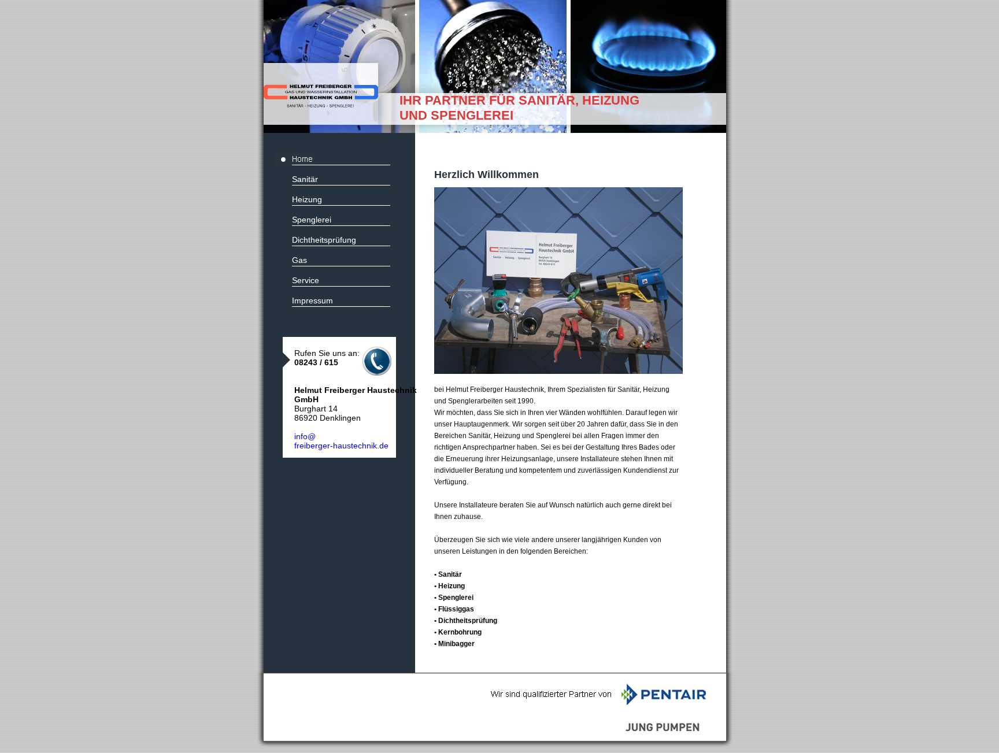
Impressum (312, 300)
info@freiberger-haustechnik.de (341, 441)
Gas (299, 260)
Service (305, 280)
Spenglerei (311, 219)
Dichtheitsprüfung (324, 239)
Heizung (307, 199)
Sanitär (305, 179)
